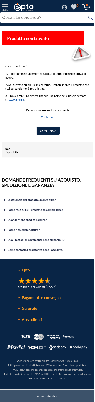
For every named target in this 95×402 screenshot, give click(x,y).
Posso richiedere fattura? (24, 230)
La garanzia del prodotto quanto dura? (32, 200)
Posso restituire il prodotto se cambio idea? (35, 210)
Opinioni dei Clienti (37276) (36, 287)
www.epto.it (16, 99)
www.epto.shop (46, 396)
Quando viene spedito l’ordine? (27, 220)
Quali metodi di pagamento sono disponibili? (36, 240)
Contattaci (47, 117)
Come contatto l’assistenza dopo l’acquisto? (35, 249)
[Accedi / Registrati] (64, 9)
